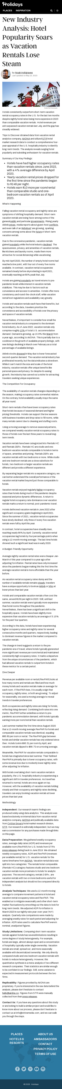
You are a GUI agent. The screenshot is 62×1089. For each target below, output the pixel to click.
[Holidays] (36, 1069)
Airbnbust (26, 228)
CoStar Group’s (15, 823)
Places (16, 1034)
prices (12, 225)
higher (40, 490)
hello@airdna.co (10, 993)
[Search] (51, 10)
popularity (15, 244)
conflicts (53, 225)
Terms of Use (45, 1053)
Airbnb (42, 586)
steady (41, 583)
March (49, 334)
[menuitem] (8, 10)
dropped (21, 353)
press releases (9, 850)
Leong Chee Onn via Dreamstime (46, 103)
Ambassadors (45, 1039)
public (13, 221)
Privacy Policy (45, 1049)
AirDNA (26, 138)
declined (47, 244)
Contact (45, 1044)
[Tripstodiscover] (30, 1069)
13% (22, 330)
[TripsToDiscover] (17, 1069)
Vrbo (50, 586)
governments (37, 221)
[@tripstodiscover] (23, 1069)
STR (44, 138)
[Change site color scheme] (57, 10)
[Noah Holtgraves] (6, 74)
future (39, 232)
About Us (45, 1034)
